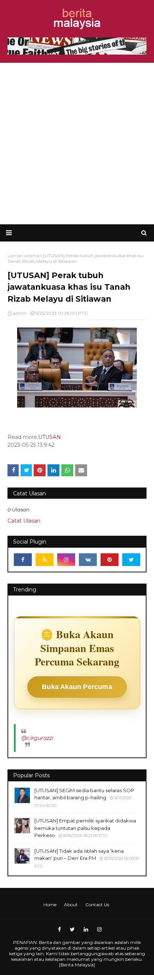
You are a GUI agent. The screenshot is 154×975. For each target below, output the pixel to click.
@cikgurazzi (37, 738)
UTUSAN (49, 437)
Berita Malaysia (77, 965)
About (71, 904)
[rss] (44, 559)
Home (49, 904)
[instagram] (66, 559)
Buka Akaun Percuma (77, 687)
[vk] (88, 559)
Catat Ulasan (23, 520)
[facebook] (23, 559)
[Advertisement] (77, 144)
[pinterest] (109, 559)
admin (20, 313)
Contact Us (97, 904)
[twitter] (131, 559)
